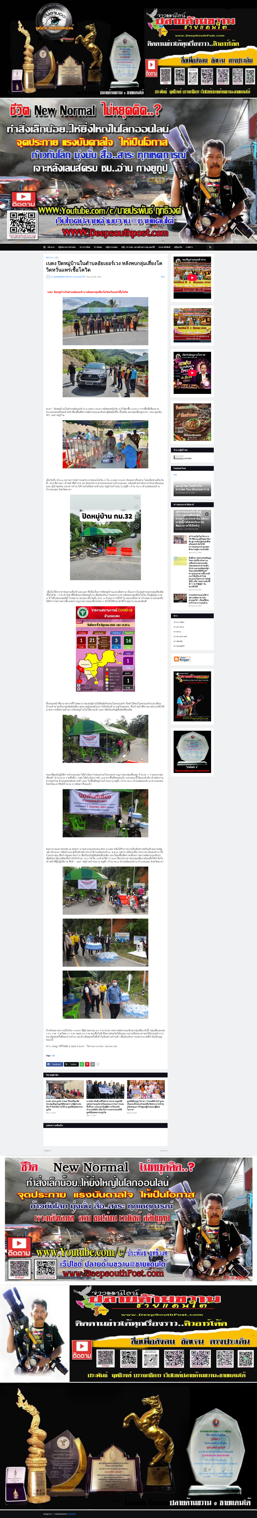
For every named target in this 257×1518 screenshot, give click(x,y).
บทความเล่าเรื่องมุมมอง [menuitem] (59, 254)
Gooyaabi (71, 1514)
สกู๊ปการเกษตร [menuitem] (112, 247)
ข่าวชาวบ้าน (179, 627)
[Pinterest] (87, 1064)
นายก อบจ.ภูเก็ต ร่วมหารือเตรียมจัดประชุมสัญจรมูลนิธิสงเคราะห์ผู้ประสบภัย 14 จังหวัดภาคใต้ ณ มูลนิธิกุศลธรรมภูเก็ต (64, 1105)
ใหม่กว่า (48, 1151)
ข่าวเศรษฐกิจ (179, 646)
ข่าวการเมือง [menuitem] (85, 247)
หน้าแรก (49, 257)
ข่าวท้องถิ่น (178, 641)
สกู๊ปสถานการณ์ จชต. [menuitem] (67, 247)
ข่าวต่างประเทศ (180, 636)
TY (53, 1514)
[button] (45, 247)
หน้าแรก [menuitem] (51, 247)
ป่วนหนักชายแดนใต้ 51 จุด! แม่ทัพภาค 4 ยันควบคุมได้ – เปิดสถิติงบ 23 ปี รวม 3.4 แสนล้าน (199, 599)
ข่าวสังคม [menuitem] (98, 247)
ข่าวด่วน (177, 632)
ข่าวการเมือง (179, 622)
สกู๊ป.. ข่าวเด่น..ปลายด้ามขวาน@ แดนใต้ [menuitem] (138, 247)
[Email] (92, 1064)
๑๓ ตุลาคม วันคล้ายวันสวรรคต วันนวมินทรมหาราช (192, 487)
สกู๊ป (56, 257)
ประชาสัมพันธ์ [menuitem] (164, 247)
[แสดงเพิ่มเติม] (98, 1064)
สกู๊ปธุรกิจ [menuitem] (178, 247)
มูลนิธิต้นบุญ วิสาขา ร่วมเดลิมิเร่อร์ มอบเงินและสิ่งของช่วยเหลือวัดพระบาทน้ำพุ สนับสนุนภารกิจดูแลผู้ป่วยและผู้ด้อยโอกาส (145, 1105)
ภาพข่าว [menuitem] (189, 247)
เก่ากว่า (163, 1151)
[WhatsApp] (82, 1064)
